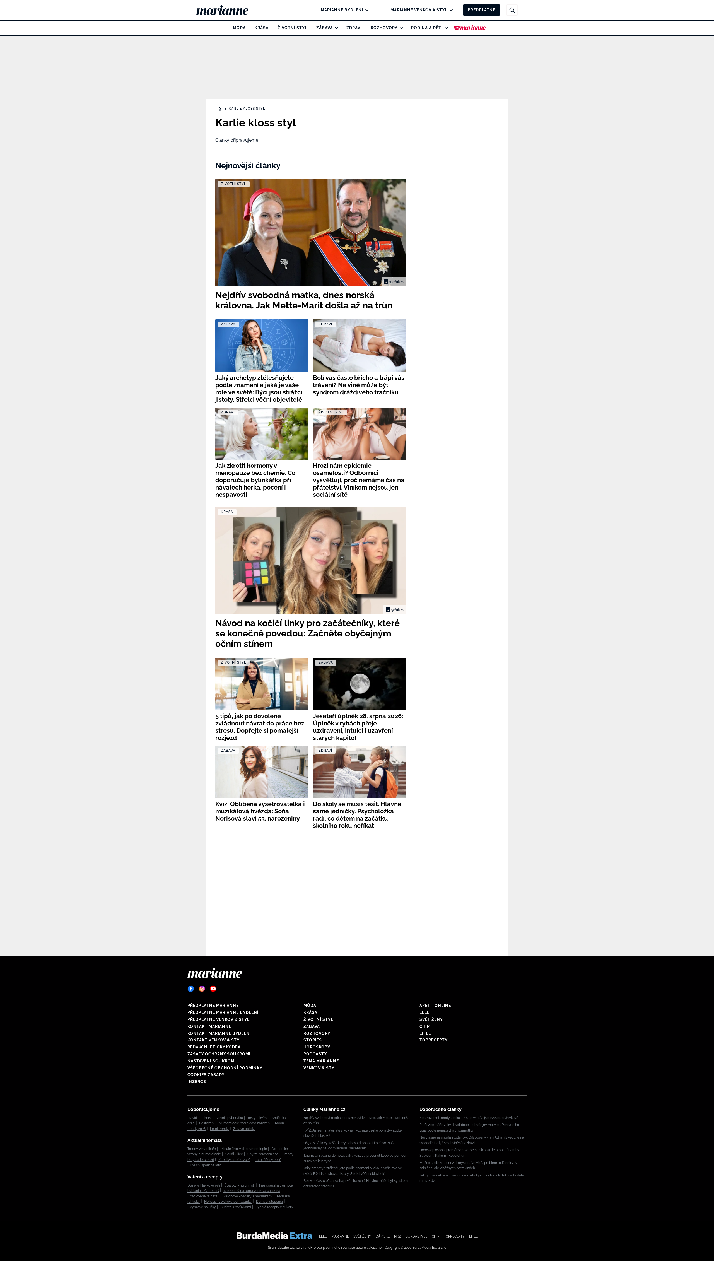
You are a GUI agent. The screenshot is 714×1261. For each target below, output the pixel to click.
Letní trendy (219, 1129)
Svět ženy (431, 1019)
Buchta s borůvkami (235, 1207)
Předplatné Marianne (213, 1005)
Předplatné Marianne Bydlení (223, 1012)
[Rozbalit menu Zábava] (335, 28)
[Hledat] (512, 10)
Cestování (206, 1123)
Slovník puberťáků (229, 1118)
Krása (262, 28)
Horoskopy (316, 1047)
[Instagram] (202, 988)
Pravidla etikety (199, 1118)
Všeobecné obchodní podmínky (224, 1068)
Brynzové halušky (202, 1207)
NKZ (397, 1236)
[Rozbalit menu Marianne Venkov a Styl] (449, 10)
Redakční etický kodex (213, 1047)
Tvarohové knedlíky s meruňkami (247, 1196)
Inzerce (196, 1081)
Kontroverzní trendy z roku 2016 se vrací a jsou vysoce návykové (468, 1118)
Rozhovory (384, 28)
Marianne (340, 1236)
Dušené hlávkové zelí (203, 1185)
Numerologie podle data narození (245, 1123)
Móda (239, 28)
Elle (424, 1012)
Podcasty (315, 1054)
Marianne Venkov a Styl (418, 10)
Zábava (324, 28)
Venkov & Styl (320, 1068)
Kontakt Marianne (209, 1026)
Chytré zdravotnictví (262, 1154)
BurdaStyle (416, 1236)
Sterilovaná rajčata (203, 1196)
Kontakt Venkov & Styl (214, 1040)
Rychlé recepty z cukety (274, 1207)
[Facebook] (190, 988)
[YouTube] (213, 988)
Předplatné (481, 10)
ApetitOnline (435, 1005)
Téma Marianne (321, 1061)
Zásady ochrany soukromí (218, 1054)
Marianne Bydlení (342, 10)
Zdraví (354, 28)
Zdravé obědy (244, 1129)
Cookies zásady (206, 1074)
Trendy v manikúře (201, 1149)
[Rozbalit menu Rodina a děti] (445, 28)
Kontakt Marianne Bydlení (219, 1033)
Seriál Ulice (234, 1154)
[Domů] (226, 10)
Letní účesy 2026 (268, 1160)
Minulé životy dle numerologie (243, 1149)
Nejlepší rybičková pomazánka (228, 1202)
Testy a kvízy (257, 1118)
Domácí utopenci (269, 1202)
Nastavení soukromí (211, 1061)
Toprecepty (433, 1040)
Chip (424, 1026)
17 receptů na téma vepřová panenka (251, 1191)
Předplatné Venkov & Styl (218, 1019)
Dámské (383, 1236)
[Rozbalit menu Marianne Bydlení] (365, 10)
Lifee (425, 1033)
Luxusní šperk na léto (205, 1165)
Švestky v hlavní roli (240, 1185)
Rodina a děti (427, 28)
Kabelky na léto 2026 (234, 1160)
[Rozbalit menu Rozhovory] (399, 28)
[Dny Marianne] (470, 28)
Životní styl (292, 28)
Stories (312, 1040)
